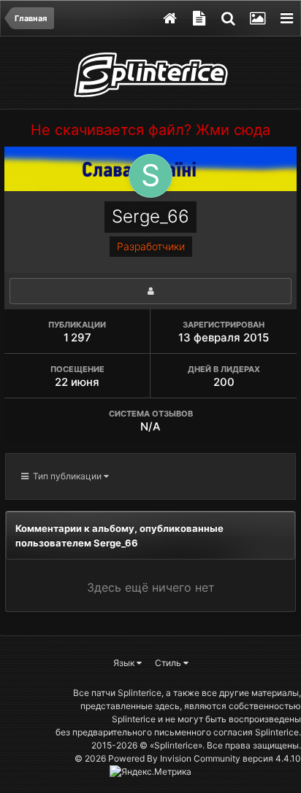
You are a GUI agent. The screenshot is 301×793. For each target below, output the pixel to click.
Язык (125, 662)
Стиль (169, 662)
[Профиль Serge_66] (150, 291)
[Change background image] (257, 18)
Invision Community (200, 758)
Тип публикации (66, 476)
